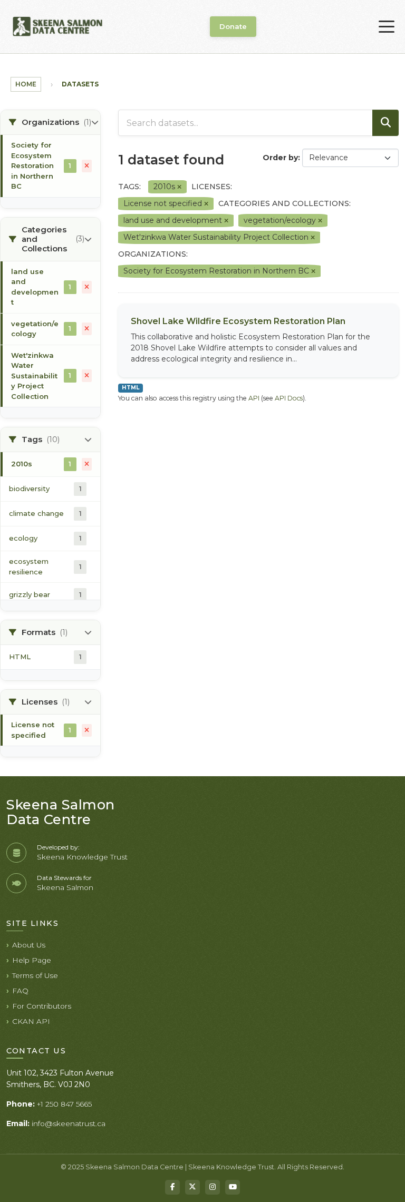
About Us (28, 945)
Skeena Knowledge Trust (82, 857)
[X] (192, 1187)
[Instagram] (212, 1187)
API (253, 398)
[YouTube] (232, 1187)
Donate (233, 26)
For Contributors (41, 1006)
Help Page (31, 960)
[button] (50, 122)
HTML (130, 387)
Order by (280, 157)
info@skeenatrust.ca (68, 1123)
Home (25, 84)
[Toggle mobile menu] (386, 27)
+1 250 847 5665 (64, 1104)
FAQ (20, 990)
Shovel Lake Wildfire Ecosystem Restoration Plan (238, 321)
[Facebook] (172, 1187)
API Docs (289, 398)
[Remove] (179, 187)
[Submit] (385, 123)
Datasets (80, 84)
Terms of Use (35, 975)
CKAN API (31, 1021)
